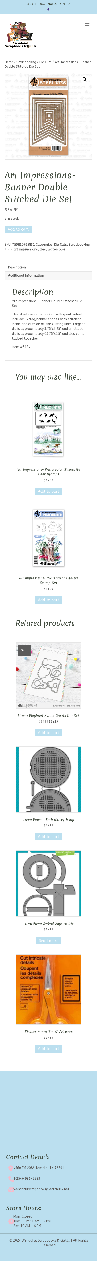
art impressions (26, 249)
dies (43, 249)
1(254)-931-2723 (26, 1179)
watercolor (56, 249)
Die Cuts (45, 62)
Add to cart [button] (48, 491)
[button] (85, 79)
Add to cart (18, 229)
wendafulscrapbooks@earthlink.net (41, 1189)
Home (9, 62)
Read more (48, 940)
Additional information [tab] (26, 276)
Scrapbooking (26, 62)
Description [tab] (17, 267)
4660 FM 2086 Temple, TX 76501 (38, 1168)
